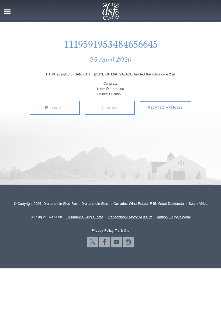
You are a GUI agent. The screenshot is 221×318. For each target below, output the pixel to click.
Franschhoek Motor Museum (130, 217)
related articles (165, 107)
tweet (57, 108)
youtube (116, 242)
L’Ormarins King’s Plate (85, 217)
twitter (92, 242)
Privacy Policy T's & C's (110, 231)
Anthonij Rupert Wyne (174, 217)
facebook (104, 242)
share (113, 108)
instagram (128, 242)
